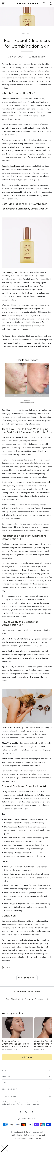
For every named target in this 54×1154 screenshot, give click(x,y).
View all (27, 1057)
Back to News (28, 978)
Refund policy (29, 1135)
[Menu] (3, 3)
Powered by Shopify (15, 1135)
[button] (44, 3)
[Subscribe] (50, 1096)
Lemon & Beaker (22, 1132)
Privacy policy (41, 1135)
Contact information (35, 1138)
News (29, 33)
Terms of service (20, 1138)
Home (23, 33)
